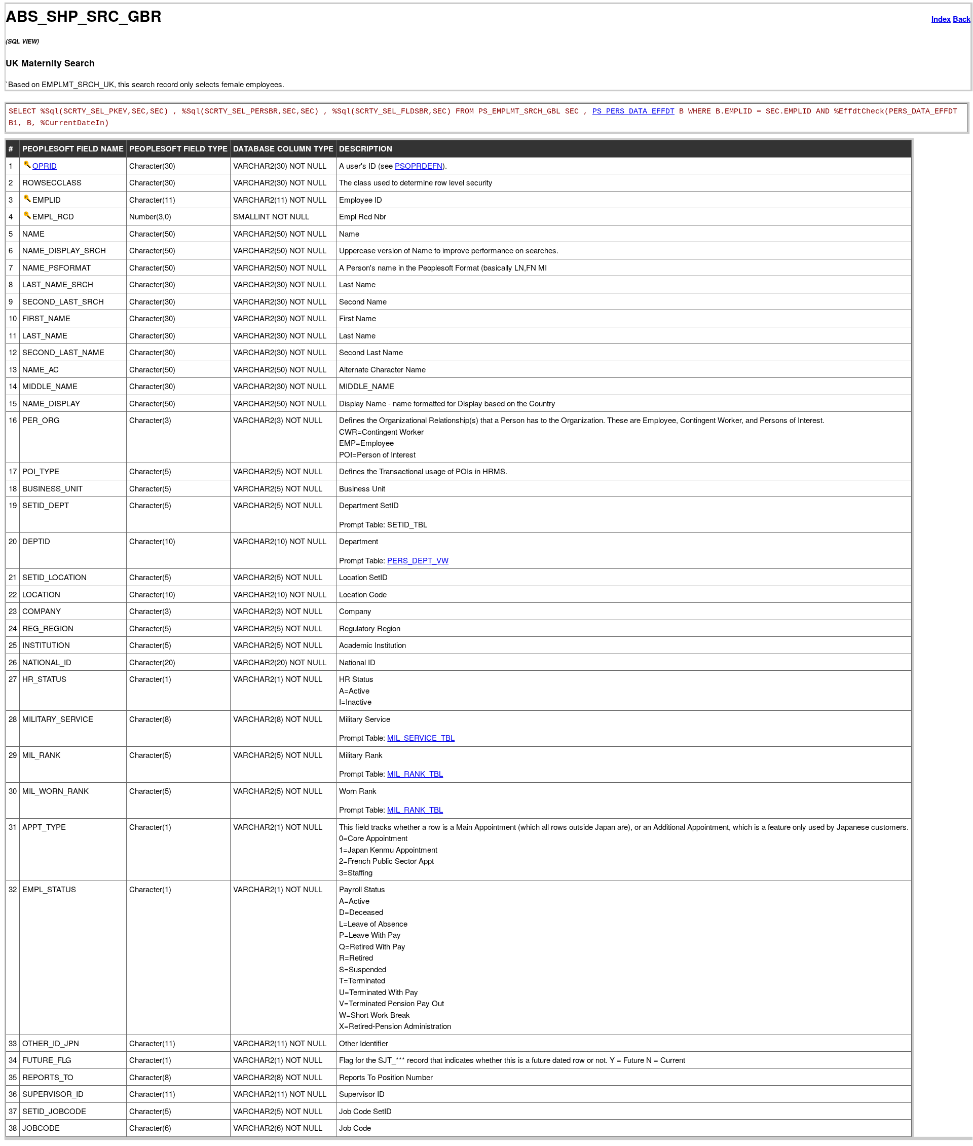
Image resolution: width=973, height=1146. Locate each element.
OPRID (44, 165)
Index (941, 18)
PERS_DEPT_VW (417, 560)
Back (961, 18)
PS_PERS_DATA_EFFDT (633, 111)
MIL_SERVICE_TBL (421, 737)
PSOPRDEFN (418, 165)
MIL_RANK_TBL (415, 773)
